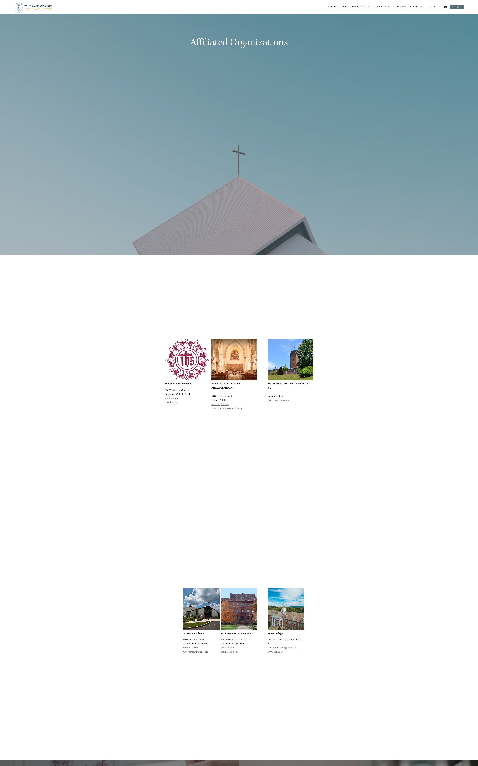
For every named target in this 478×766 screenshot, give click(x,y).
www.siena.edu (275, 652)
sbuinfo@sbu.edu (229, 652)
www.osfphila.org (220, 404)
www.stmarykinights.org (195, 652)
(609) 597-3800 (190, 647)
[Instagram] (445, 7)
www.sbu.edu (228, 647)
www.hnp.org (171, 402)
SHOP (432, 6)
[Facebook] (439, 7)
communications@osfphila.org (226, 408)
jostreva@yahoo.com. (278, 400)
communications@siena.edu (282, 647)
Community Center (457, 7)
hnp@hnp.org (171, 398)
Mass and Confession (360, 6)
